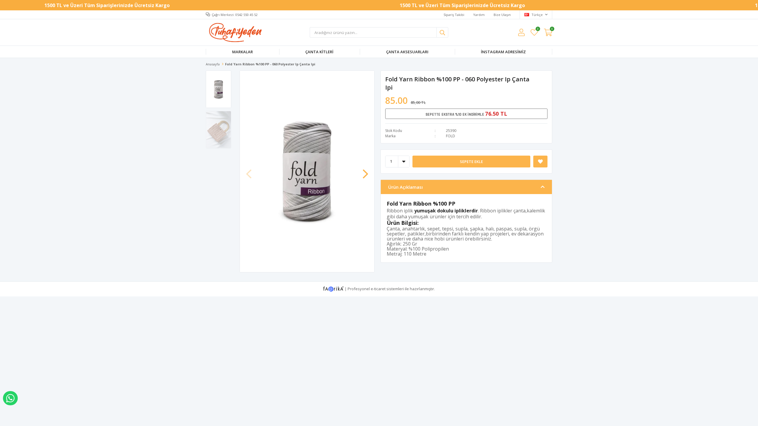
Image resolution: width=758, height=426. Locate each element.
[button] (365, 171)
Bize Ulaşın (502, 14)
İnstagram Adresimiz (503, 51)
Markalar (242, 51)
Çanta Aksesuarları (407, 51)
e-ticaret (378, 288)
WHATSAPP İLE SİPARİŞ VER (10, 398)
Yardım (479, 14)
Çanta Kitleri (319, 51)
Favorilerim (537, 30)
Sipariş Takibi (454, 14)
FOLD (450, 135)
